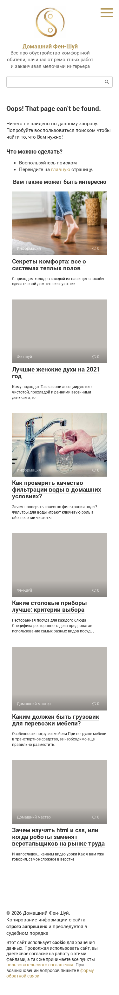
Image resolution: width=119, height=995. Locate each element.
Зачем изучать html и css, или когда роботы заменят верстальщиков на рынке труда (58, 836)
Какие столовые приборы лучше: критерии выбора (49, 606)
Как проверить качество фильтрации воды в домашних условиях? (56, 489)
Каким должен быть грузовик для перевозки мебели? (55, 720)
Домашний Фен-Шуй (50, 46)
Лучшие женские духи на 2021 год (56, 373)
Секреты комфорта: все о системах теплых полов (49, 265)
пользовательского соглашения (39, 964)
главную (60, 169)
